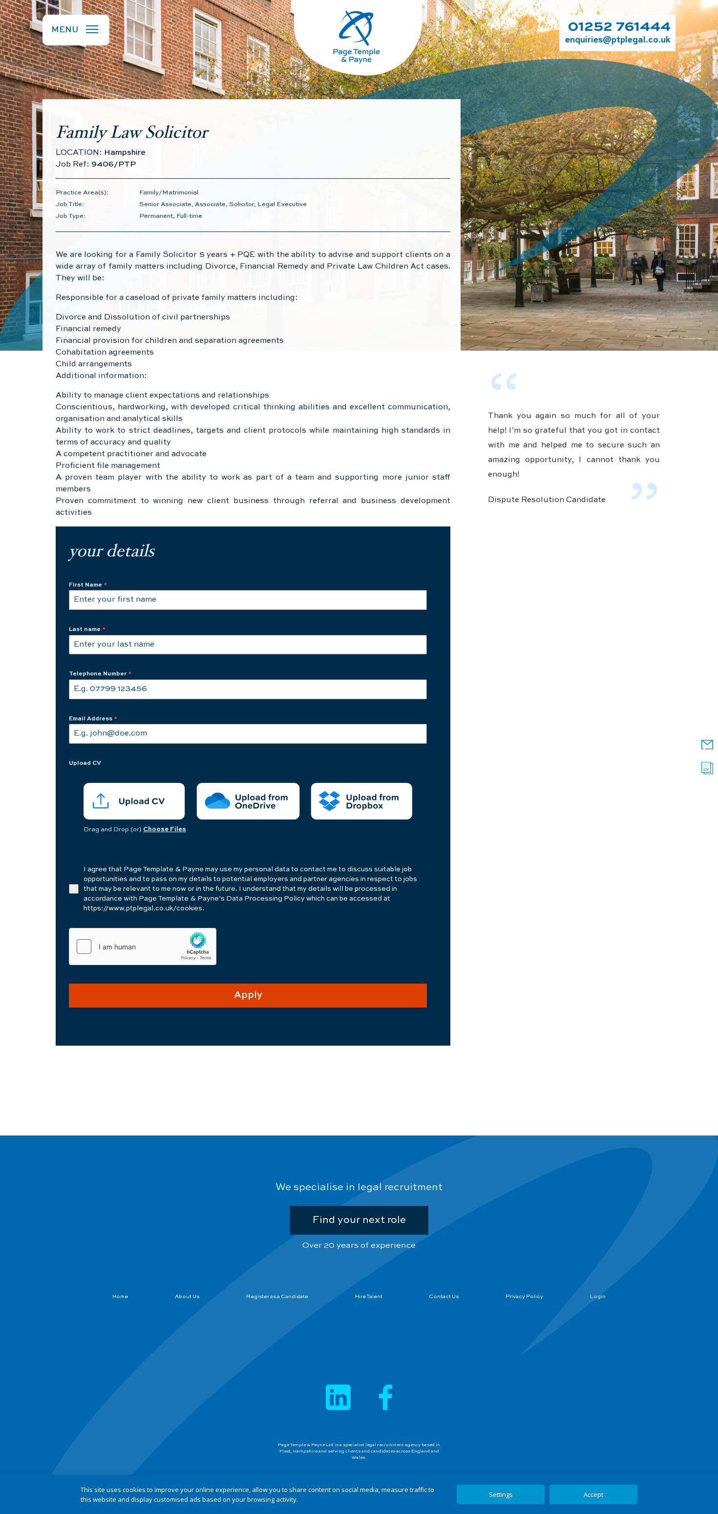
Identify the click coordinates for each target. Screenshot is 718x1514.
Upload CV (85, 763)
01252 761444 (619, 27)
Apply (248, 995)
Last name (87, 629)
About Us (187, 1297)
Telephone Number (100, 674)
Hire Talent (368, 1297)
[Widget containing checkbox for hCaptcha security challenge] (142, 946)
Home (120, 1297)
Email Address (93, 719)
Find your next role (359, 1220)
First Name (88, 585)
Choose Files (164, 829)
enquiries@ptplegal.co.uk (618, 40)
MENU (65, 30)
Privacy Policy (524, 1297)
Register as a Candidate (277, 1297)
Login (598, 1297)
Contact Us (444, 1297)
